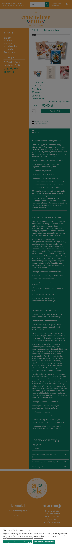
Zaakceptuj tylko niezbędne (12, 542)
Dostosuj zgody (26, 542)
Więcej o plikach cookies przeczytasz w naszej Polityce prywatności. (23, 538)
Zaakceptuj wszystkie (44, 542)
